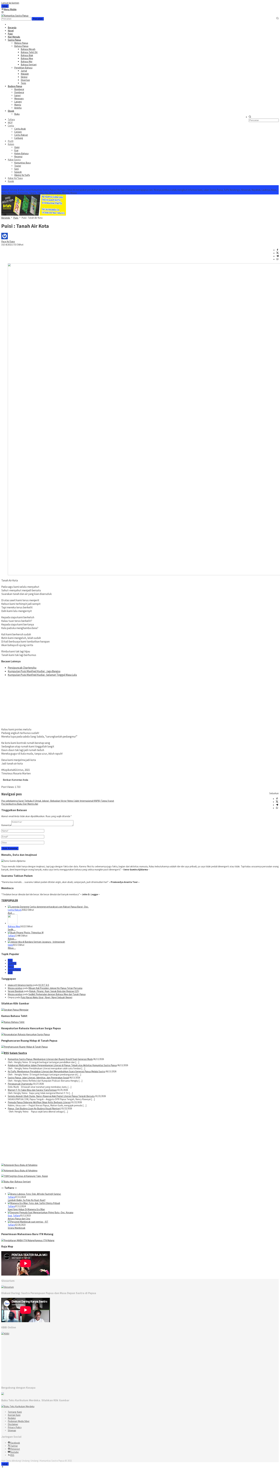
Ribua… (12, 948)
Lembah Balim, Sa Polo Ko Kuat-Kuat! (26, 1200)
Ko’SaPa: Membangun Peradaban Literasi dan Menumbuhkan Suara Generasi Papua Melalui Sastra (56, 1071)
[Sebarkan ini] (277, 250)
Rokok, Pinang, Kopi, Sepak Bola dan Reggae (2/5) (54, 991)
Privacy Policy (15, 1427)
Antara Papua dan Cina (19, 1218)
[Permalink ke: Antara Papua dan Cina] (40, 1212)
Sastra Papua (14, 969)
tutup (5, 6)
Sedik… (12, 929)
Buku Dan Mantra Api (19, 803)
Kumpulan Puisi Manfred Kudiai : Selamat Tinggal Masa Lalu (42, 675)
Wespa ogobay (15, 988)
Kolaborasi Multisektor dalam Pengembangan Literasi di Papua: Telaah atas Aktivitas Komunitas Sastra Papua (62, 1065)
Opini (10, 944)
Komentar (6, 825)
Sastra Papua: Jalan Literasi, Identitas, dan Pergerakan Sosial (38, 1077)
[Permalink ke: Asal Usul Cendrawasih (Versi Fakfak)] (48, 906)
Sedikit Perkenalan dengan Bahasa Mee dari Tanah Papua (57, 994)
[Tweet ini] (277, 253)
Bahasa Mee (14, 926)
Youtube (14, 1452)
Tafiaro (11, 935)
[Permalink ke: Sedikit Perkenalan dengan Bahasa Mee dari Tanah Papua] (13, 923)
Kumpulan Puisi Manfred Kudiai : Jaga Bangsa (34, 671)
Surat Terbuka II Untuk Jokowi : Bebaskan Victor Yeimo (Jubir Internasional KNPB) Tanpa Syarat (57, 800)
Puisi (10, 960)
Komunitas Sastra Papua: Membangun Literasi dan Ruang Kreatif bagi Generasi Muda (50, 1059)
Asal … (11, 912)
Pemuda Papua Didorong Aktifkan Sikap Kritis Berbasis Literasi (39, 1102)
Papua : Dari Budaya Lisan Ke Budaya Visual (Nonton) (34, 1108)
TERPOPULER (9, 900)
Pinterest (15, 1449)
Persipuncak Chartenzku (22, 667)
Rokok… (12, 938)
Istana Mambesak (16, 1227)
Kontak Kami (14, 1415)
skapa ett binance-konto (20, 985)
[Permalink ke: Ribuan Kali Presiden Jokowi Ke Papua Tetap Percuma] (36, 941)
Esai (10, 1215)
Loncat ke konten (10, 2)
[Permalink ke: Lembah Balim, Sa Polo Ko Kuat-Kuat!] (34, 1193)
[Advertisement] (140, 702)
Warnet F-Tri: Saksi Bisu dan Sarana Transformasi (32, 1089)
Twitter (14, 1445)
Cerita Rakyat (14, 909)
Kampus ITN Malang (44, 1240)
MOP (10, 972)
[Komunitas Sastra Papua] (14, 15)
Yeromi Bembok (15, 991)
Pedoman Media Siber (18, 1421)
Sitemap (12, 1430)
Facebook (15, 1442)
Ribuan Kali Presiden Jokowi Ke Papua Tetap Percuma (55, 988)
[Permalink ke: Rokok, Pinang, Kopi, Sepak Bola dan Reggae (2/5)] (25, 932)
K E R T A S (43, 985)
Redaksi (12, 1418)
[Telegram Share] (277, 256)
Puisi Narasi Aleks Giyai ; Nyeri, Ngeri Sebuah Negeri (46, 997)
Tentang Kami (15, 1411)
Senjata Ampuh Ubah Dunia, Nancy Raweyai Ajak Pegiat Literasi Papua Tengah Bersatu (51, 1096)
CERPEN (12, 963)
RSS (12, 1455)
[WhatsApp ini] (277, 259)
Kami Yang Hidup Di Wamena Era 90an (26, 1209)
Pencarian (37, 19)
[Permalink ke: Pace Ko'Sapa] (4, 238)
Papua (11, 966)
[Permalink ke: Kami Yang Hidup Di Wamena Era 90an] (34, 1203)
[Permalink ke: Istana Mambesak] (28, 1221)
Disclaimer (13, 1424)
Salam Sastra (18, 1053)
